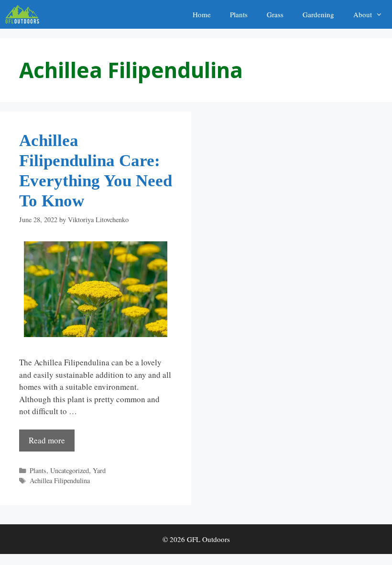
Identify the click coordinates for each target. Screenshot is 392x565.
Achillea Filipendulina (60, 480)
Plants (239, 14)
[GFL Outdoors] (24, 14)
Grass (275, 14)
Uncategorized (69, 470)
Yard (99, 470)
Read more (47, 440)
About (362, 14)
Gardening (318, 14)
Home (202, 14)
